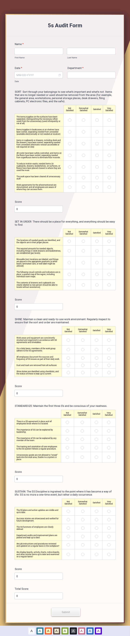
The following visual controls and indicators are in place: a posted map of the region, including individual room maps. (38, 274)
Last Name (72, 57)
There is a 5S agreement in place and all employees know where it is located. (34, 422)
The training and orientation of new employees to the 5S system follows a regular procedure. (36, 448)
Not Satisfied (70, 109)
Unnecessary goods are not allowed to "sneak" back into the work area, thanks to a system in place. (37, 457)
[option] (31, 630)
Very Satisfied (109, 109)
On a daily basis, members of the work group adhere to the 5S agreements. (35, 349)
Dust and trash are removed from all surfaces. (36, 365)
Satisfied (97, 109)
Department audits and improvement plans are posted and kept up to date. (36, 536)
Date (17, 81)
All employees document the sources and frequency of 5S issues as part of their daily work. (38, 358)
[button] (59, 75)
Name (19, 44)
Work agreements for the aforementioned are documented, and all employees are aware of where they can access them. (36, 187)
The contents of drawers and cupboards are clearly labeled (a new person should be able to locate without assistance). (36, 285)
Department (76, 68)
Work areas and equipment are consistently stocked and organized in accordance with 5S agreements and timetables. (36, 340)
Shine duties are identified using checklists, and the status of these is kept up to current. (37, 372)
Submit (66, 612)
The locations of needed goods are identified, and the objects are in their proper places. (38, 241)
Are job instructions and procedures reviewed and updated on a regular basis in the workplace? (37, 545)
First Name (20, 57)
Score (18, 201)
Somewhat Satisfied (83, 109)
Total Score (21, 588)
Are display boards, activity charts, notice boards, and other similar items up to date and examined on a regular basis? (38, 554)
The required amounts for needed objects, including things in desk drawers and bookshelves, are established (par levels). (38, 251)
